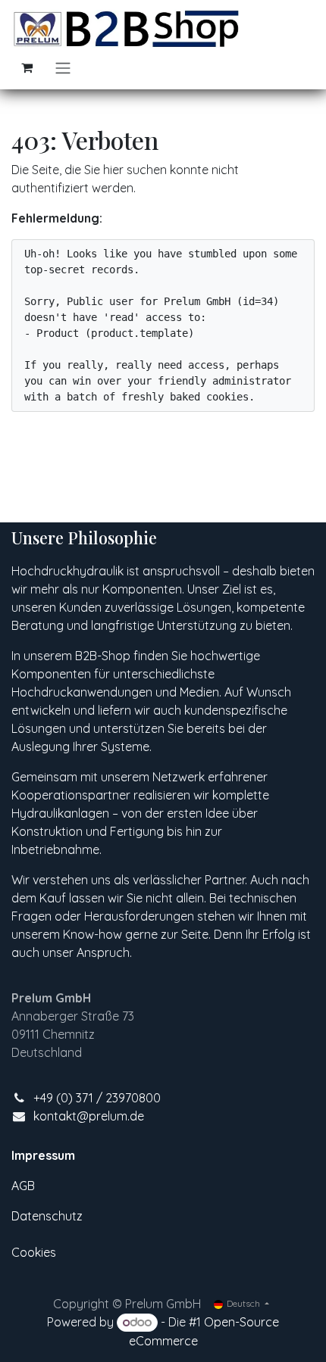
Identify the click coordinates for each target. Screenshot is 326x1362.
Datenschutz (47, 1215)
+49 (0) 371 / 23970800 (97, 1097)
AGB (23, 1185)
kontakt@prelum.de (88, 1116)
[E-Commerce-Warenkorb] (26, 67)
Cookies (33, 1252)
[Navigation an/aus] (63, 67)
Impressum (43, 1155)
